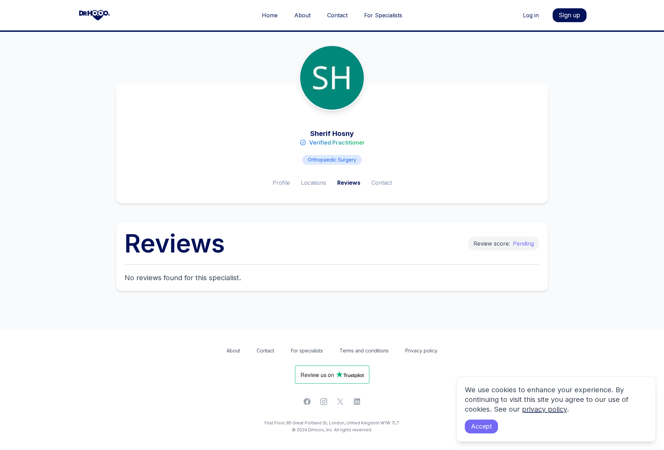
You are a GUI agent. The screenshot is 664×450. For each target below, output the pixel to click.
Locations (313, 182)
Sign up (569, 15)
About (302, 15)
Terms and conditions (364, 350)
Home (270, 15)
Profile (281, 182)
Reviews (348, 182)
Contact (337, 15)
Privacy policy (421, 350)
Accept (481, 426)
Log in (531, 15)
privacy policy (544, 409)
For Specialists (383, 15)
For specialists (307, 350)
